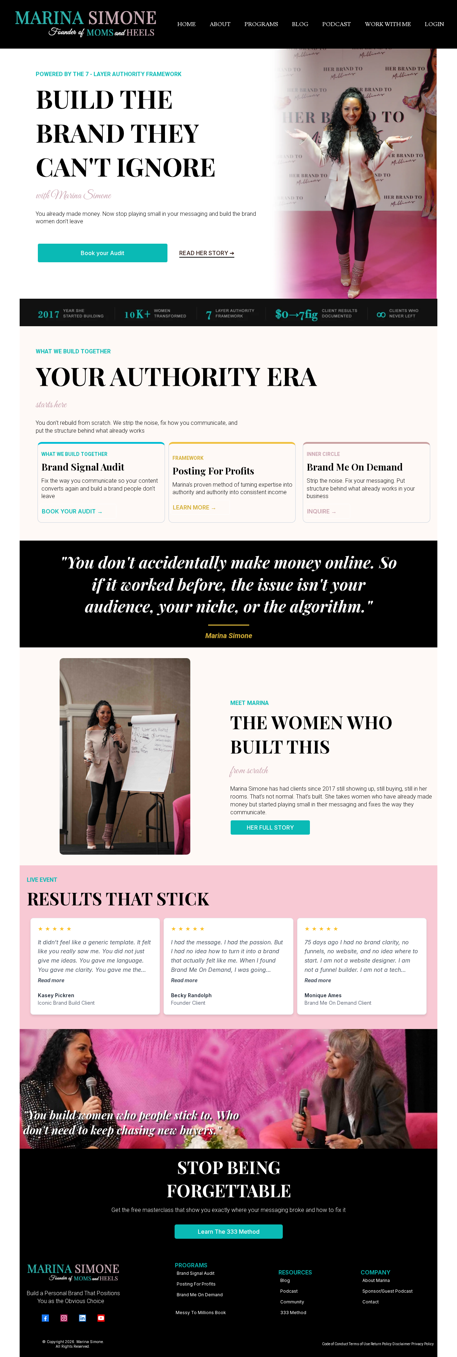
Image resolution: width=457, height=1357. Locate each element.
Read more (51, 980)
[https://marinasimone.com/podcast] (362, 1312)
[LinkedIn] (82, 1318)
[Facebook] (45, 1318)
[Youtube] (101, 1318)
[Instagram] (64, 1318)
